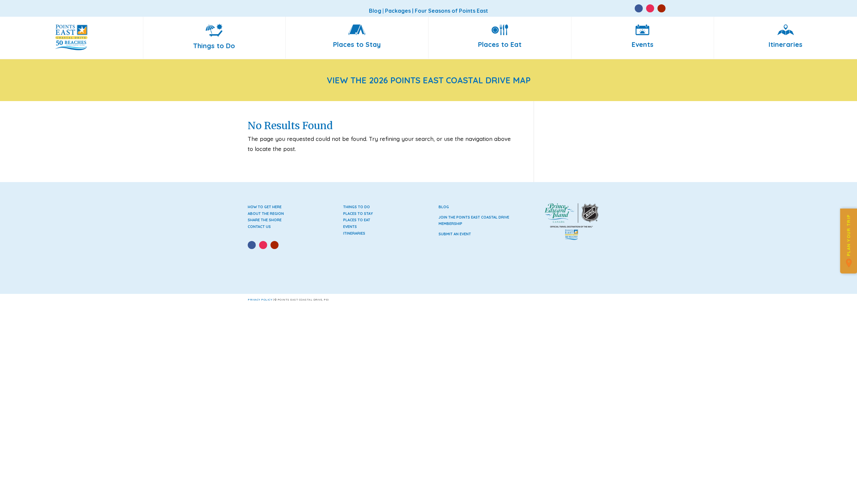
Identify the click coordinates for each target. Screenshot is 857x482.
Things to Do (356, 207)
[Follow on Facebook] (639, 8)
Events (350, 226)
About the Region (266, 213)
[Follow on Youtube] (661, 8)
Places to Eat (356, 220)
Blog (444, 207)
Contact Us (259, 226)
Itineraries (354, 233)
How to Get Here (265, 207)
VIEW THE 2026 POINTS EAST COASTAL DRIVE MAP (429, 80)
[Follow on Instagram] (650, 8)
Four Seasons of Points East (451, 10)
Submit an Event (455, 234)
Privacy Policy (260, 299)
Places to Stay (358, 213)
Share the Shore (265, 220)
